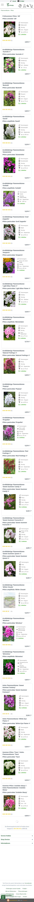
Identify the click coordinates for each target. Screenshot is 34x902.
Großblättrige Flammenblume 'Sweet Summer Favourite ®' (13, 519)
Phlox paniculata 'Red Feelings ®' (15, 456)
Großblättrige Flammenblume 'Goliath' (13, 184)
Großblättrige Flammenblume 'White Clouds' (13, 586)
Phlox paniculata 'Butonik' (12, 88)
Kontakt (25, 896)
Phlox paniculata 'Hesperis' (13, 255)
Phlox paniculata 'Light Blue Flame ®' (16, 288)
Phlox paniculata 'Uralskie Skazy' (15, 792)
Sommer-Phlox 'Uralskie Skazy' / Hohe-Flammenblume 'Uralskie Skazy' (15, 788)
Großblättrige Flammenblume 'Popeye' (13, 385)
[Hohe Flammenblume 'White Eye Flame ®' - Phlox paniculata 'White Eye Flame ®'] (9, 734)
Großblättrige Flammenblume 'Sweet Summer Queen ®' (13, 552)
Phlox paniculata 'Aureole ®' (13, 54)
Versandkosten (28, 883)
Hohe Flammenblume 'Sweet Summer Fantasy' (13, 686)
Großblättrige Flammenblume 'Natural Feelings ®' (13, 352)
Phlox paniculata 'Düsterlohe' (13, 154)
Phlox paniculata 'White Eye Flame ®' (16, 723)
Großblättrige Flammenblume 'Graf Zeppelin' (15, 218)
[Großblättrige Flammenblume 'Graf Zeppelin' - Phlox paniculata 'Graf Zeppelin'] (9, 232)
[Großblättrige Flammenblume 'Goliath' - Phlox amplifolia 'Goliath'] (9, 198)
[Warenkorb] (31, 6)
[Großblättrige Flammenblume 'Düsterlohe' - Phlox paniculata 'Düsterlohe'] (9, 165)
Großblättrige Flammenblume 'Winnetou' (13, 653)
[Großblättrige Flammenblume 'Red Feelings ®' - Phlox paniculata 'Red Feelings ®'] (9, 466)
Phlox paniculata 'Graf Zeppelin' (14, 221)
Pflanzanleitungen (22, 891)
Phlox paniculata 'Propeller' (13, 422)
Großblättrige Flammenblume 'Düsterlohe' (13, 151)
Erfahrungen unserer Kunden (13, 888)
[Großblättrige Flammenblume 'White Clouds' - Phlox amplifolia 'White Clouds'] (9, 600)
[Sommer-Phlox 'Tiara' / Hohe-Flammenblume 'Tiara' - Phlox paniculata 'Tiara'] (9, 767)
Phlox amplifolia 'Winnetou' (13, 656)
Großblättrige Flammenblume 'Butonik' (13, 84)
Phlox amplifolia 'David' (11, 121)
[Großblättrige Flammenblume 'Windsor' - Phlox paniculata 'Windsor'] (8, 633)
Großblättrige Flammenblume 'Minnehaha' (13, 318)
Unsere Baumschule (21, 894)
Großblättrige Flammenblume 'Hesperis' (13, 251)
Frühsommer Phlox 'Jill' (11, 16)
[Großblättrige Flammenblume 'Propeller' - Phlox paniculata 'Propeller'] (9, 433)
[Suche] (28, 5)
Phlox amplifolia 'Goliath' (12, 188)
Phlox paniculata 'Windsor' (12, 623)
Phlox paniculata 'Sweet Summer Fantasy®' (15, 691)
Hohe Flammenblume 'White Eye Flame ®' (15, 720)
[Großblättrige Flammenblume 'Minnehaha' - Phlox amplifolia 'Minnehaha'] (9, 332)
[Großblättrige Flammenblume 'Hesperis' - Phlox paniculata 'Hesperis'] (9, 265)
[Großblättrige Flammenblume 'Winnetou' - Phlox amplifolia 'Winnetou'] (9, 667)
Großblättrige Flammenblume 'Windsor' (13, 619)
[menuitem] (2, 5)
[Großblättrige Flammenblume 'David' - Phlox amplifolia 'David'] (9, 132)
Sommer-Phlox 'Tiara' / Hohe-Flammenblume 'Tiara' (13, 753)
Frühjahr (24, 888)
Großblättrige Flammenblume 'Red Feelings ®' (15, 452)
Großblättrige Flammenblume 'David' (13, 118)
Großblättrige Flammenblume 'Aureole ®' (13, 51)
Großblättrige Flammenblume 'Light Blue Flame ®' (13, 285)
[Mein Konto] (24, 6)
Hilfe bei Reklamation (10, 891)
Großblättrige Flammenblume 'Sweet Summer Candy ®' (13, 486)
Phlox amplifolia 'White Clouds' (14, 589)
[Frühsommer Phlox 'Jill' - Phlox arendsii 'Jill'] (9, 29)
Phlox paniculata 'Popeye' (12, 389)
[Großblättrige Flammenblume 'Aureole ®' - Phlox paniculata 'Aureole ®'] (9, 65)
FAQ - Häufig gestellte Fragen (13, 896)
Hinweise (25, 900)
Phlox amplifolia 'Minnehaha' (13, 322)
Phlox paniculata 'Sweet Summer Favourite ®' (15, 524)
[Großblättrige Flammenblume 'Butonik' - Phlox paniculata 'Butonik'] (9, 98)
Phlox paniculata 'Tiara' (11, 757)
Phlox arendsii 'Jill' (10, 19)
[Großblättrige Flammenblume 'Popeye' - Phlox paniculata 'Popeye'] (9, 399)
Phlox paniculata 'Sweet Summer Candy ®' (15, 490)
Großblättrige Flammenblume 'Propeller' (13, 419)
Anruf (14, 1)
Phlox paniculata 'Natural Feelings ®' (16, 355)
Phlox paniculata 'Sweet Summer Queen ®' (15, 557)
